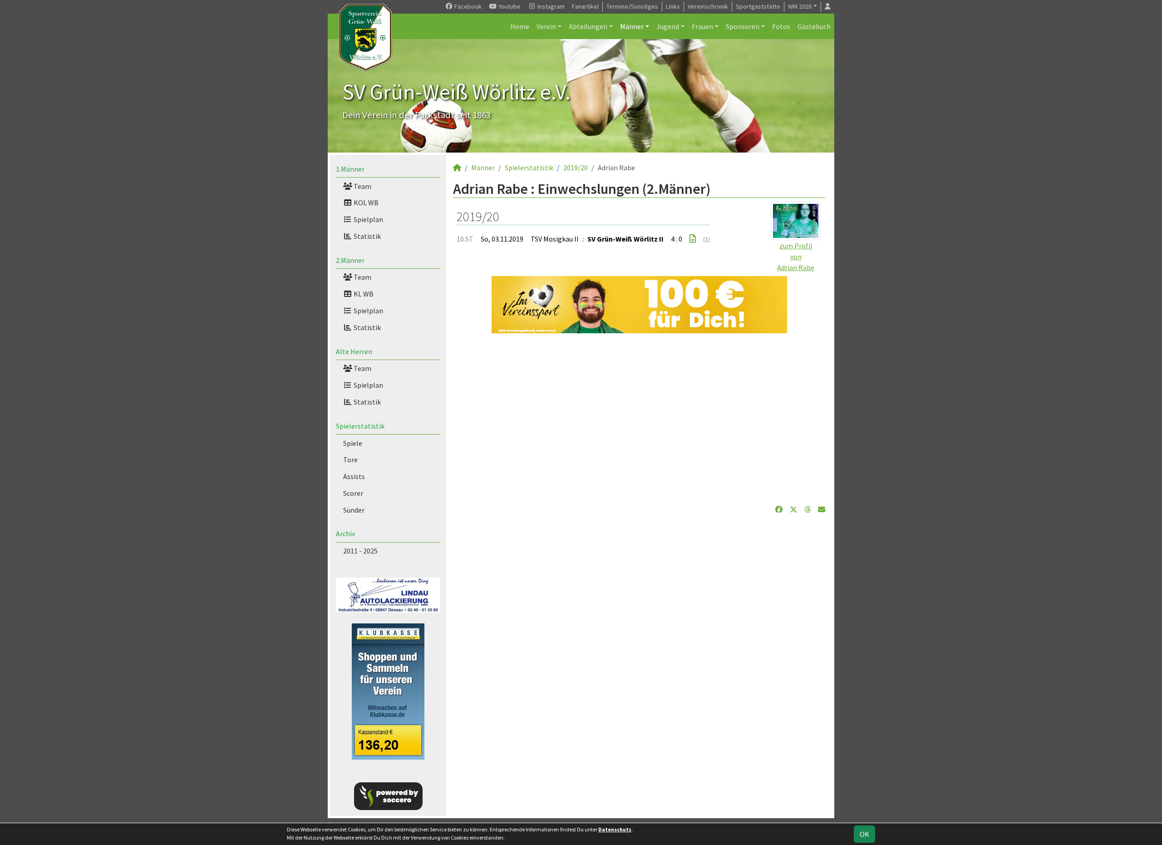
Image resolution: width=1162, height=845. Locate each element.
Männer (632, 26)
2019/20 (575, 167)
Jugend (667, 26)
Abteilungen (588, 26)
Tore (350, 459)
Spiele (352, 443)
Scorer (353, 493)
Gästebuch (814, 26)
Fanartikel (585, 6)
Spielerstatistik (360, 425)
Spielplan (367, 219)
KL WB (363, 293)
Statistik (366, 236)
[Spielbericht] (692, 238)
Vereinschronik (708, 6)
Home (519, 26)
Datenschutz (614, 829)
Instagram (550, 6)
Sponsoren (742, 26)
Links (673, 6)
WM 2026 (800, 6)
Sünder (353, 509)
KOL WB (365, 202)
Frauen (702, 26)
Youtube (509, 6)
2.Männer (350, 260)
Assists (354, 476)
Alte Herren (354, 351)
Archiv (345, 533)
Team (361, 186)
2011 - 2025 (360, 550)
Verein (546, 26)
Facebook (467, 6)
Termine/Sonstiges (632, 6)
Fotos (781, 26)
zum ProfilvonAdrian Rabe (795, 256)
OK (864, 834)
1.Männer (350, 168)
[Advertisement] (639, 418)
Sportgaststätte (758, 6)
